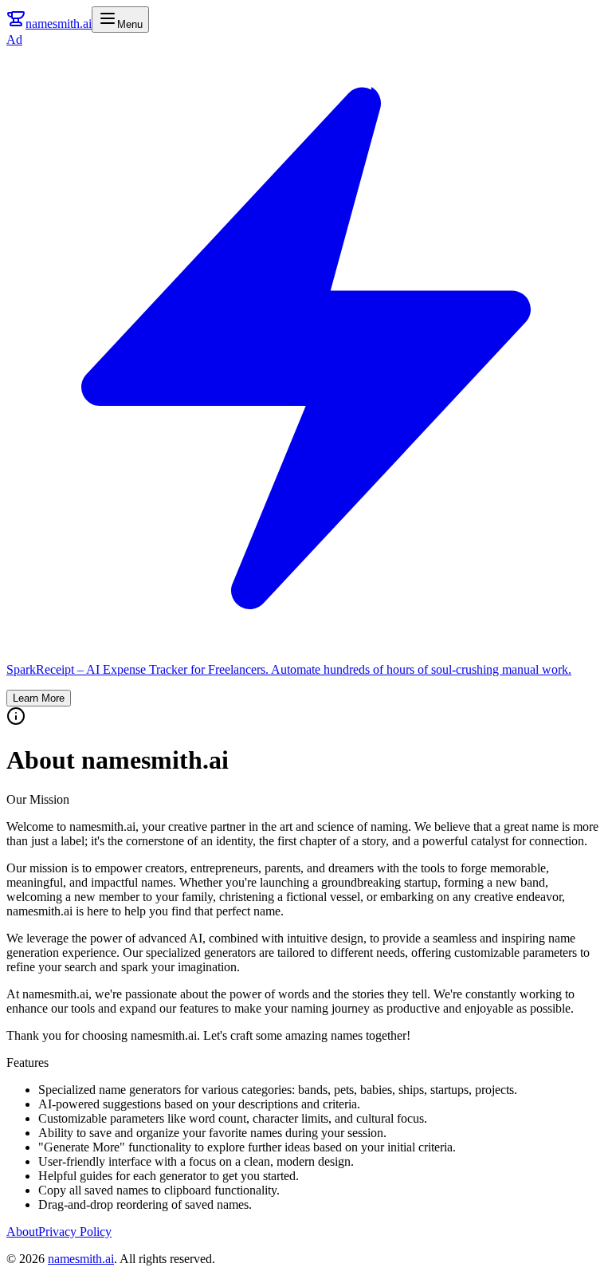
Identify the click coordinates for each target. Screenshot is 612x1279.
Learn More (39, 698)
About (22, 1231)
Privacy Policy (75, 1231)
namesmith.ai (81, 1258)
